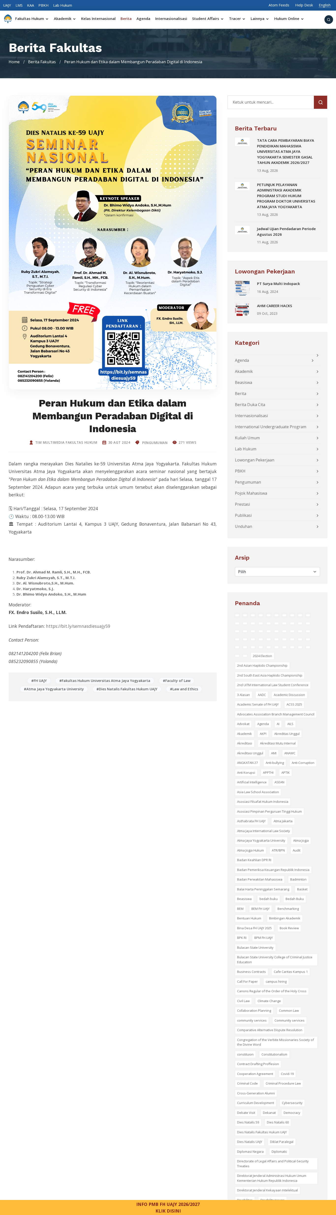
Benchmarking (288, 908)
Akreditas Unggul (287, 733)
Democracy (292, 1112)
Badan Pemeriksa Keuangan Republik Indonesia (273, 870)
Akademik (63, 18)
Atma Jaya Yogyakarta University (261, 840)
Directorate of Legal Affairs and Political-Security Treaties (273, 1163)
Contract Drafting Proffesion (258, 1064)
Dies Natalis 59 (248, 1122)
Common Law (289, 1010)
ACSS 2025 (294, 704)
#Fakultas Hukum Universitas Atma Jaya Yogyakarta (104, 680)
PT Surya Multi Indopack (278, 283)
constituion (245, 1054)
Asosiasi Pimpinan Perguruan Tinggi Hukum (269, 811)
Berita (126, 18)
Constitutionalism (274, 1054)
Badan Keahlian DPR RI (254, 860)
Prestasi (242, 504)
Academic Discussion (289, 695)
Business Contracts (251, 971)
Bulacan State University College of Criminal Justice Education (274, 959)
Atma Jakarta (283, 821)
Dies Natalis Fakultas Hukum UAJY (262, 1132)
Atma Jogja (301, 840)
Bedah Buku (295, 899)
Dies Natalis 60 (278, 1122)
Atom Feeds (279, 4)
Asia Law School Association (258, 792)
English (325, 4)
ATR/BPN (278, 850)
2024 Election (262, 656)
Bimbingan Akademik (284, 918)
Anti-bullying (275, 762)
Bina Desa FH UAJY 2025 (254, 928)
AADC (262, 695)
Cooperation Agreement (255, 1074)
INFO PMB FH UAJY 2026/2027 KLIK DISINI (168, 1207)
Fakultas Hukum (30, 18)
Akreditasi (244, 743)
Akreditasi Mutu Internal (278, 743)
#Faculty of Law (176, 680)
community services (252, 1020)
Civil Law (243, 1001)
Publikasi (243, 515)
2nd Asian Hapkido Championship (262, 665)
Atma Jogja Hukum (250, 850)
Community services (290, 1020)
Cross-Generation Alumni (256, 1093)
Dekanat (269, 1112)
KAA (30, 5)
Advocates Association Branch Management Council (275, 714)
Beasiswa (243, 382)
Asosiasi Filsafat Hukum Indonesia (262, 801)
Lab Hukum (62, 5)
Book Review (289, 928)
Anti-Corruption (303, 762)
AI (278, 724)
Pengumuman (154, 442)
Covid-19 (287, 1074)
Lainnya (258, 18)
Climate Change (269, 1001)
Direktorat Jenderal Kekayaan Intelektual (267, 1190)
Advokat (243, 724)
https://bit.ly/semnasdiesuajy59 (78, 626)
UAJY (7, 5)
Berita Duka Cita (250, 404)
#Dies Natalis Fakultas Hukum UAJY (126, 689)
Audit (296, 850)
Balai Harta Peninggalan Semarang (263, 889)
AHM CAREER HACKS (274, 305)
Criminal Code (247, 1083)
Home (14, 61)
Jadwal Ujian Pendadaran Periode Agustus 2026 (286, 231)
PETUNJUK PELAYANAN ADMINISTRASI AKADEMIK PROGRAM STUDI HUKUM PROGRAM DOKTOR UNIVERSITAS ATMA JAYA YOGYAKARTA (286, 195)
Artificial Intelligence (252, 782)
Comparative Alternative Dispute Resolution (269, 1030)
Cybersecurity (292, 1103)
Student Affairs (206, 18)
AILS (290, 724)
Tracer (235, 18)
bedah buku (269, 899)
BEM (240, 908)
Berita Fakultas (42, 61)
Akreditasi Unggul (250, 753)
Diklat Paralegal (281, 1141)
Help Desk (304, 4)
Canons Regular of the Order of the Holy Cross (271, 991)
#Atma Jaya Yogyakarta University (54, 689)
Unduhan (243, 526)
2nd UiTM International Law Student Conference (272, 685)
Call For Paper (247, 981)
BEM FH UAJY (260, 908)
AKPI (263, 733)
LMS (19, 5)
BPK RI (241, 937)
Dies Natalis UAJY (249, 1141)
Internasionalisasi (171, 18)
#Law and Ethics (184, 689)
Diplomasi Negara (250, 1151)
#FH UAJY (39, 680)
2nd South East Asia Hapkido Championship (269, 675)
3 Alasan (243, 695)
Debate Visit (246, 1112)
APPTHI (268, 772)
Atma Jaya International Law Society (263, 831)
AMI (273, 753)
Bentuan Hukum (249, 918)
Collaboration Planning (254, 1010)
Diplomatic (279, 1151)
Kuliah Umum (247, 438)
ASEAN (279, 782)
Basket (302, 889)
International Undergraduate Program (270, 426)
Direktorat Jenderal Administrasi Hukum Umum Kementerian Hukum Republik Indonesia (271, 1178)
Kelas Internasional (98, 18)
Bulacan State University (255, 947)
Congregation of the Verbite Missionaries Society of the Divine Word (275, 1042)
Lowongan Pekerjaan (254, 460)
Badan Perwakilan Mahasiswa (259, 879)
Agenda (143, 18)
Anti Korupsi (246, 772)
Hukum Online (287, 18)
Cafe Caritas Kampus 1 (291, 971)
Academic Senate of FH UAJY (258, 704)
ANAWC (289, 753)
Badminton (298, 879)
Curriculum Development (255, 1103)
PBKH (43, 5)
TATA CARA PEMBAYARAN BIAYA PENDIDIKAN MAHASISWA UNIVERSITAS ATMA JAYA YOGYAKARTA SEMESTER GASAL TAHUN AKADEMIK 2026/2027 (285, 151)
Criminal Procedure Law (283, 1083)
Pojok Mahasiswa (251, 493)
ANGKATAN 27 (247, 762)
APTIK (285, 772)
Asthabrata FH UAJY (251, 821)
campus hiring (276, 981)
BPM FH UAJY (263, 937)
